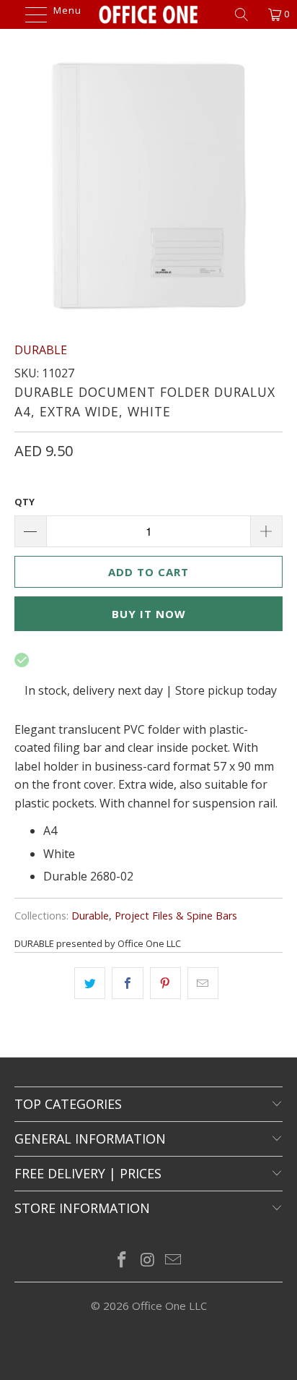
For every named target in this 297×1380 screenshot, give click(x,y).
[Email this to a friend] (202, 983)
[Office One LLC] (148, 14)
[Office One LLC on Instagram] (148, 1260)
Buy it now (149, 614)
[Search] (247, 14)
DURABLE (40, 350)
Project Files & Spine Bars (176, 915)
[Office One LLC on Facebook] (122, 1260)
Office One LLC (169, 1305)
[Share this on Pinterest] (165, 983)
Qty (24, 501)
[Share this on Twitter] (89, 983)
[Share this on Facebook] (127, 983)
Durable (90, 915)
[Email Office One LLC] (174, 1260)
